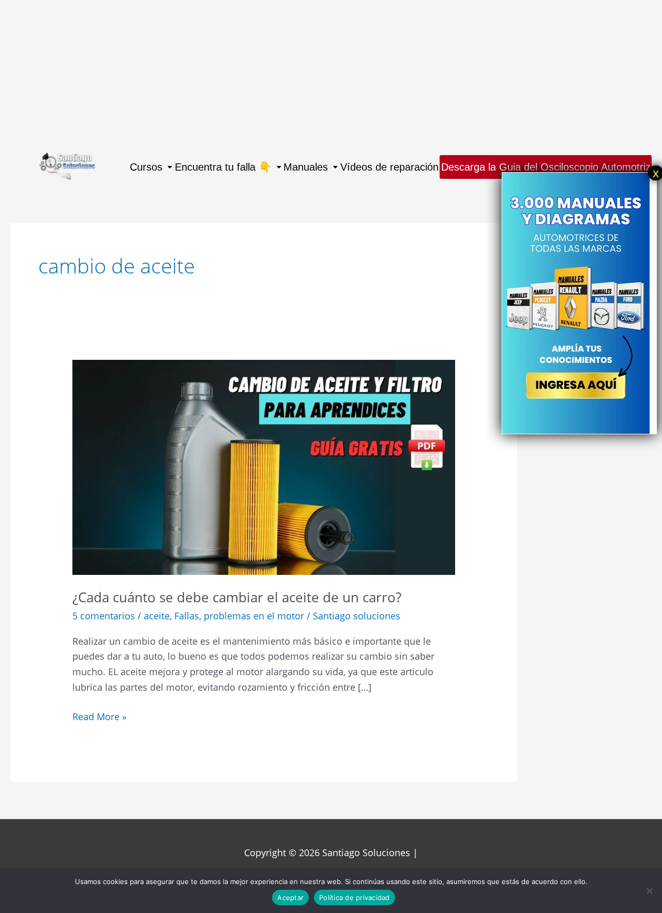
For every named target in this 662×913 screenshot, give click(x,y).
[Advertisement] (310, 72)
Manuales (305, 167)
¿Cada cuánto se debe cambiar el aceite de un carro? (236, 597)
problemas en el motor (254, 616)
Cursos (146, 167)
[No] (649, 891)
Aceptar (290, 897)
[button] (150, 167)
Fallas (186, 616)
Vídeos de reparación (389, 167)
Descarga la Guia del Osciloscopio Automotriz (546, 167)
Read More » (99, 716)
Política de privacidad (354, 897)
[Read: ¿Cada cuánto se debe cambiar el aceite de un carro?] (263, 466)
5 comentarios (103, 616)
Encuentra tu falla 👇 (223, 167)
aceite (157, 616)
